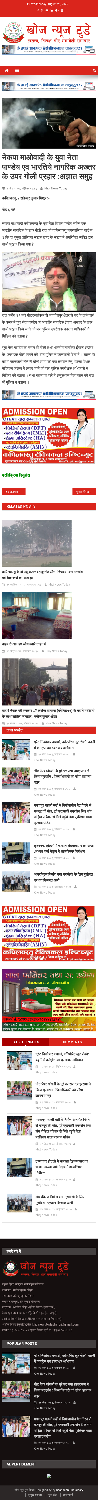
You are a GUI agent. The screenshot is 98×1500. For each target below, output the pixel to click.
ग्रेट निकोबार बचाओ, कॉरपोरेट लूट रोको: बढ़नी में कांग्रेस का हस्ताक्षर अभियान (64, 745)
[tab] (25, 1042)
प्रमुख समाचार (35, 1495)
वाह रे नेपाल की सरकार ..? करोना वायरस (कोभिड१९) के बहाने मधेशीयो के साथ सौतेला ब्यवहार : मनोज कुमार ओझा (48, 713)
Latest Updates (25, 1042)
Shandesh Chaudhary (69, 1490)
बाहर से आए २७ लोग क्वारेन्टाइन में (24, 644)
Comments (72, 1042)
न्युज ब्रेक (52, 1495)
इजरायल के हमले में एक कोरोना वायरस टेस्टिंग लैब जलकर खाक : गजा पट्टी (17, 492)
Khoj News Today (55, 188)
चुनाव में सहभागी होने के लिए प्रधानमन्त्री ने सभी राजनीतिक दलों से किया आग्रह (86, 492)
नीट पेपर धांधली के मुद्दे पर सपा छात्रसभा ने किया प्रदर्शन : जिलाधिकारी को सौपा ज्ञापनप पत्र (62, 777)
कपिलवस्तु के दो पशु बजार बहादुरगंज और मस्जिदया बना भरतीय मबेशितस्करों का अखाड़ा (42, 575)
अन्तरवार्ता (68, 1495)
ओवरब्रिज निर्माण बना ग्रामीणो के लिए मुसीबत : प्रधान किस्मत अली (64, 877)
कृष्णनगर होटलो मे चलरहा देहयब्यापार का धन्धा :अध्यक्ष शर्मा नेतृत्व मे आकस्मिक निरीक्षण (64, 849)
